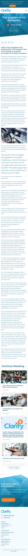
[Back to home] (6, 10)
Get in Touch (8, 500)
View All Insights (14, 467)
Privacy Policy (14, 551)
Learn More (12, 5)
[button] (26, 2)
